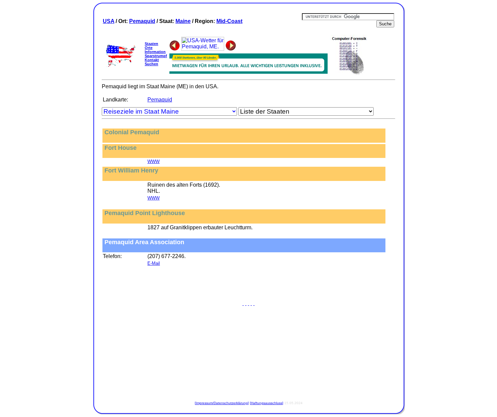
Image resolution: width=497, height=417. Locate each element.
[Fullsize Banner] (248, 72)
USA (108, 21)
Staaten (151, 44)
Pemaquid (142, 21)
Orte (148, 48)
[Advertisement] (248, 285)
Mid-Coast (229, 21)
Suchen (151, 64)
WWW (153, 161)
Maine (183, 21)
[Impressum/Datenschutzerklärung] (222, 403)
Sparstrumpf (156, 56)
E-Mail (153, 263)
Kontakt (152, 60)
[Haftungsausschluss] (266, 403)
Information (155, 52)
